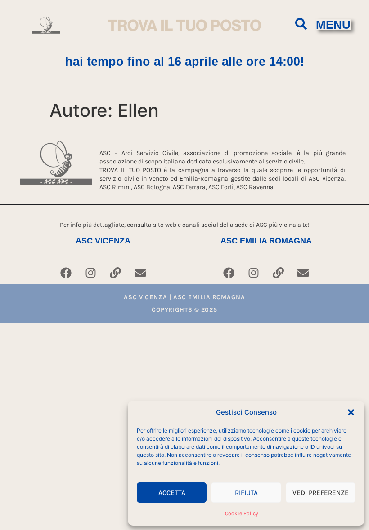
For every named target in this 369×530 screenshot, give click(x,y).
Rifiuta (246, 493)
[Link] (115, 273)
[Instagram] (91, 273)
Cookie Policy (241, 513)
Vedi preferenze (320, 493)
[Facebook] (66, 273)
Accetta (171, 493)
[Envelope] (140, 273)
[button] (351, 412)
